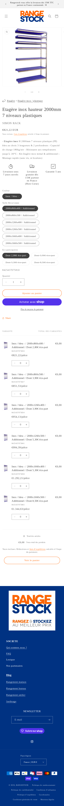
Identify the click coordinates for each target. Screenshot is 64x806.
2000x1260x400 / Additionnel (21, 222)
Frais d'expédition (20, 134)
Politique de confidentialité (22, 790)
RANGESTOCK (22, 785)
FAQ (8, 653)
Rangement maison (16, 682)
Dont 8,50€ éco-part (46, 263)
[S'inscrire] (49, 719)
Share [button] (8, 318)
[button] (6, 16)
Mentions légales (47, 799)
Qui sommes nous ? (16, 647)
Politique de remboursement (43, 785)
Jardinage (11, 701)
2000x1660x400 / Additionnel (21, 236)
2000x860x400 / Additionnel (20, 208)
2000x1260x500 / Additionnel (21, 229)
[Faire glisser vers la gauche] (25, 92)
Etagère (11, 101)
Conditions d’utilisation (46, 790)
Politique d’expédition (26, 795)
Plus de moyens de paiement (32, 309)
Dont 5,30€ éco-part (18, 263)
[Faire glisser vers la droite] (38, 92)
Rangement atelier (15, 695)
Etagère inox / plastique (30, 101)
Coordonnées (44, 795)
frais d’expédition (38, 549)
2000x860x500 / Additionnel (20, 215)
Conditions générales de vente (25, 799)
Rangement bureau (16, 688)
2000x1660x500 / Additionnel (21, 243)
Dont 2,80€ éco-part (16, 255)
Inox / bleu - (12, 196)
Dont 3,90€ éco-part (46, 256)
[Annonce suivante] (58, 4)
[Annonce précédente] (5, 4)
